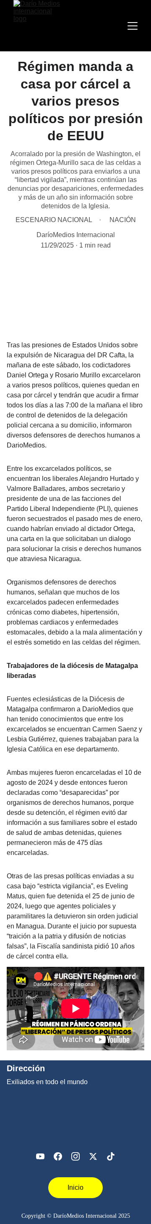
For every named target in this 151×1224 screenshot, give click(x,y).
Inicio (75, 1187)
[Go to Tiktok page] (111, 1156)
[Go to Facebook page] (58, 1156)
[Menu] (133, 26)
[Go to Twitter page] (93, 1156)
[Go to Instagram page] (75, 1156)
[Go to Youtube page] (40, 1156)
